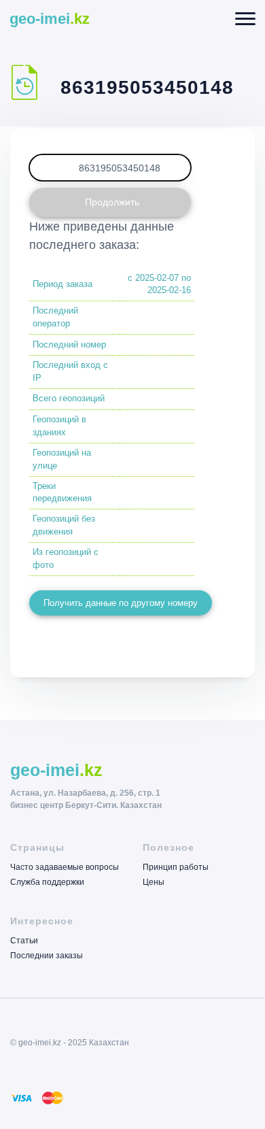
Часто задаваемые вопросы (64, 867)
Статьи (24, 941)
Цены (153, 881)
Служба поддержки (47, 881)
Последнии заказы (46, 955)
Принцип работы (176, 867)
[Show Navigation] (245, 18)
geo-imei (50, 18)
